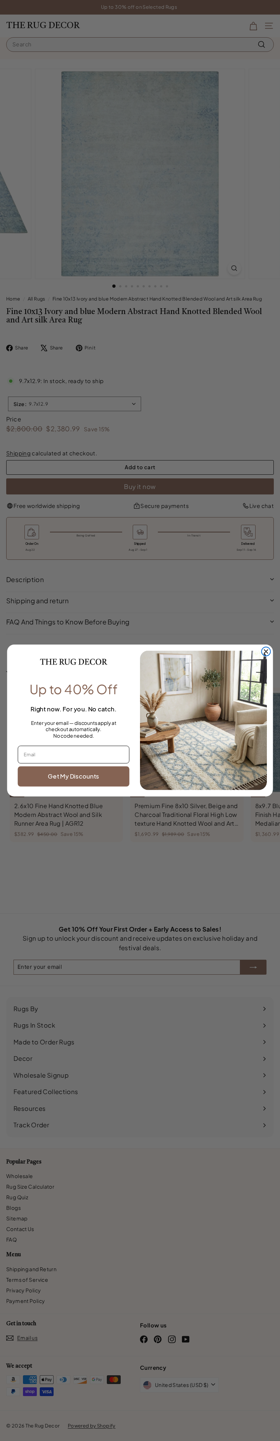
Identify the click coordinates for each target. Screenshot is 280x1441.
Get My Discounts (73, 776)
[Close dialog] (265, 651)
